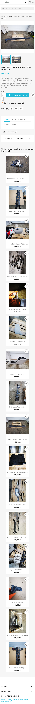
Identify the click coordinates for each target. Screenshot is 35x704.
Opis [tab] (7, 120)
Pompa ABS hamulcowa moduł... (17, 179)
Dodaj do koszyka (17, 95)
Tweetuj (16, 108)
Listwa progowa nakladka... (17, 342)
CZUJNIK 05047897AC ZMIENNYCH (17, 635)
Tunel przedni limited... (17, 374)
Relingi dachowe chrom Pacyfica (17, 439)
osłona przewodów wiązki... (18, 211)
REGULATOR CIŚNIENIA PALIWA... (17, 537)
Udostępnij (11, 108)
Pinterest (21, 108)
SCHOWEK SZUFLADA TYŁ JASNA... (17, 244)
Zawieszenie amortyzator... (17, 407)
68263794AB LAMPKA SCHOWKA (17, 472)
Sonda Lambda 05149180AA (17, 309)
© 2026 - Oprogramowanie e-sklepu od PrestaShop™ (14, 701)
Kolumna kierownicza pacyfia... (17, 505)
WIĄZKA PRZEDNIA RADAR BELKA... (17, 276)
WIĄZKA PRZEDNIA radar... (17, 570)
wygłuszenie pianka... (18, 602)
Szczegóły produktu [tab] (19, 120)
